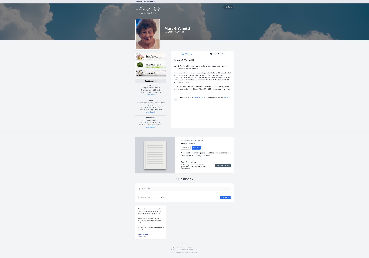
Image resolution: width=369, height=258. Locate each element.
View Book (185, 148)
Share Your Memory (223, 165)
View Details (150, 95)
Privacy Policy (179, 249)
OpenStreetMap (186, 252)
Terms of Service (189, 249)
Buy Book (196, 148)
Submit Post (225, 197)
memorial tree (198, 97)
